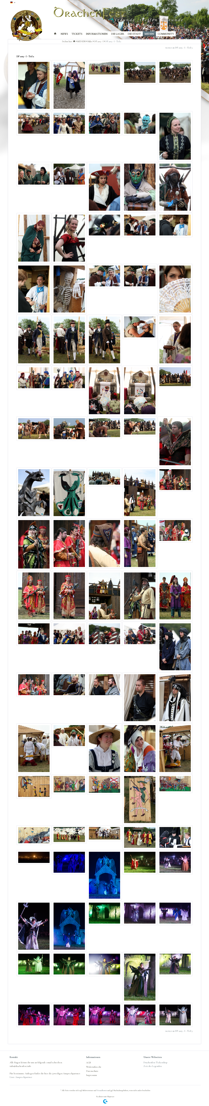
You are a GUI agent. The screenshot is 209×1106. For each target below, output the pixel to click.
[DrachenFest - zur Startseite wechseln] (29, 26)
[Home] (55, 33)
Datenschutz (92, 1071)
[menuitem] (55, 33)
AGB (88, 1062)
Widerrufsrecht (93, 1066)
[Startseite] (74, 41)
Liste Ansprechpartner (21, 1077)
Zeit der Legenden (153, 1066)
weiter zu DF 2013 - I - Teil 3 (178, 47)
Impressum (91, 1075)
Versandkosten (102, 1090)
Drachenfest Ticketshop (155, 1062)
